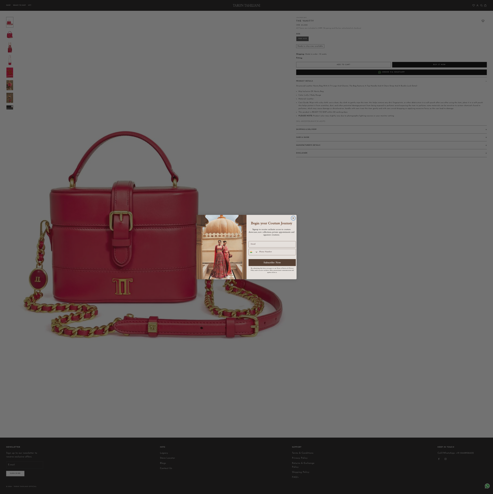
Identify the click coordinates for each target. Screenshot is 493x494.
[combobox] (253, 252)
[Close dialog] (293, 218)
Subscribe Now (272, 262)
